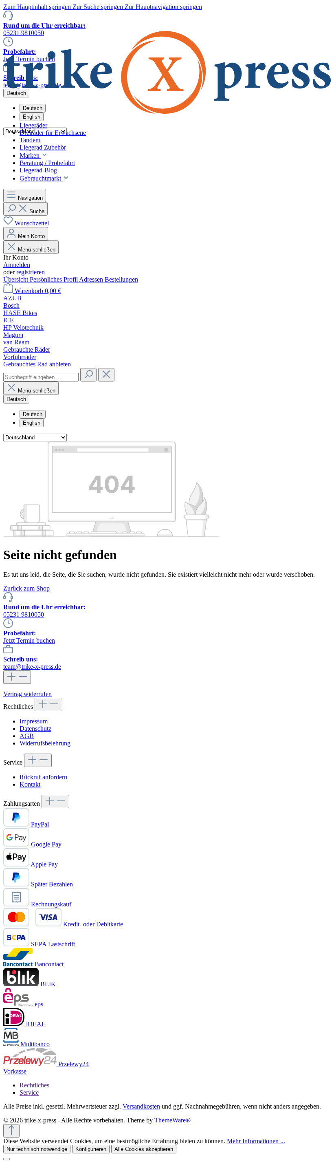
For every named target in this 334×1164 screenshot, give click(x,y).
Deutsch (32, 414)
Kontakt (30, 784)
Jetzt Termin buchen (29, 637)
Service (29, 1092)
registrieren (30, 272)
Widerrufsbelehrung (45, 743)
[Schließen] (6, 1159)
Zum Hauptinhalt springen (38, 6)
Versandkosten (141, 1106)
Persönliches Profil (54, 279)
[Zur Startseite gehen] (167, 111)
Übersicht (16, 279)
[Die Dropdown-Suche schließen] (106, 374)
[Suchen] (88, 374)
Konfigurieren (90, 1149)
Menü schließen (36, 250)
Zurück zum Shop (26, 588)
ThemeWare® (172, 1120)
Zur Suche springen (99, 6)
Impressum (34, 721)
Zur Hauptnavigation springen (163, 6)
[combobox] (41, 377)
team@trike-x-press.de (32, 663)
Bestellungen (121, 279)
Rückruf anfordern (43, 777)
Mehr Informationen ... (256, 1141)
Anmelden (16, 264)
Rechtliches (34, 1085)
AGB (27, 735)
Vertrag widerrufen (27, 693)
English (31, 117)
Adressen (92, 279)
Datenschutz (35, 728)
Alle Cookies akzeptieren (143, 1149)
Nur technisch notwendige (37, 1149)
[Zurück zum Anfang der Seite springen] (11, 1131)
